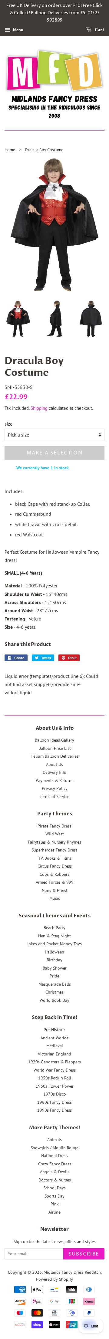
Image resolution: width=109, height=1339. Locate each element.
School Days (54, 1188)
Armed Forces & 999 (55, 882)
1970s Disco (54, 1094)
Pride (54, 976)
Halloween (54, 952)
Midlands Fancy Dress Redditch (72, 1272)
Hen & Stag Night (54, 936)
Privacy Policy (55, 788)
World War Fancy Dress (55, 1070)
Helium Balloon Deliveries (54, 756)
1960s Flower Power (55, 1086)
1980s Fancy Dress (54, 1102)
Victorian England (54, 1054)
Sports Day (54, 1196)
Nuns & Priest (55, 890)
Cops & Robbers (54, 874)
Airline (54, 1212)
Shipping (39, 408)
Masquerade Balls (54, 984)
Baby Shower (55, 968)
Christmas (54, 992)
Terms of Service (54, 796)
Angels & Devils (54, 1171)
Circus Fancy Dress (55, 866)
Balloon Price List (54, 748)
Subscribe (83, 1254)
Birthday (54, 960)
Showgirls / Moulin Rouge (54, 1147)
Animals (54, 1139)
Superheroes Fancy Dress (54, 850)
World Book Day (54, 1000)
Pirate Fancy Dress (54, 826)
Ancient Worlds (54, 1038)
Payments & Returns (54, 780)
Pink (55, 1204)
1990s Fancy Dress (54, 1110)
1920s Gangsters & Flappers (54, 1062)
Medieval (54, 1045)
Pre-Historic (54, 1029)
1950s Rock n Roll (54, 1078)
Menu (17, 30)
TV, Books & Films (54, 858)
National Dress (54, 1155)
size (8, 424)
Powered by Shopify (54, 1279)
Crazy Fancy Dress (54, 1164)
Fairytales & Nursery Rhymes (54, 842)
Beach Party (54, 927)
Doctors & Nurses (54, 1180)
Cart (99, 30)
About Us (54, 764)
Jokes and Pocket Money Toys (54, 943)
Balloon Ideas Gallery (54, 740)
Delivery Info (54, 772)
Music (54, 898)
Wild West (54, 834)
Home (10, 150)
